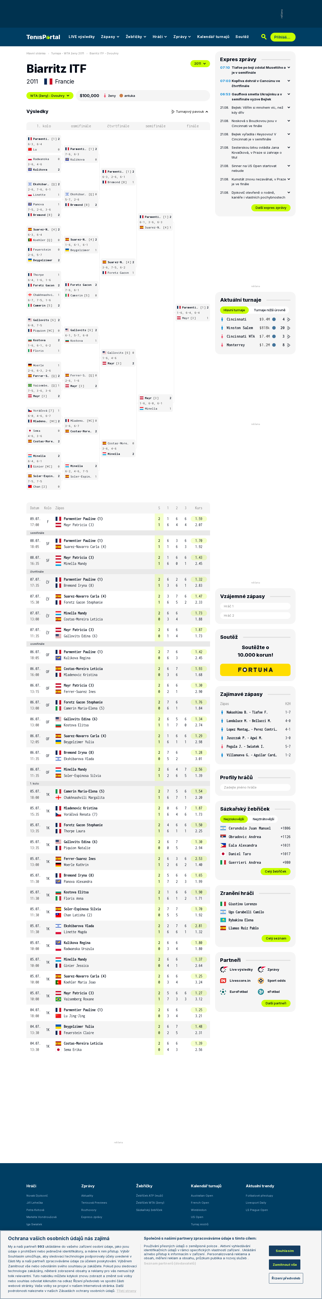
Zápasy (108, 36)
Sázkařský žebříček (149, 1210)
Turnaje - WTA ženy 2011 (67, 53)
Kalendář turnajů (213, 36)
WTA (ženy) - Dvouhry (47, 96)
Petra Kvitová (35, 1210)
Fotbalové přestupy (259, 1195)
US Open (197, 1217)
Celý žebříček (275, 871)
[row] (118, 522)
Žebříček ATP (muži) (149, 1195)
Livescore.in (240, 980)
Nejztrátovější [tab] (263, 819)
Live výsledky (241, 969)
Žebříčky (134, 36)
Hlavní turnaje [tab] (234, 310)
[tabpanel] (255, 332)
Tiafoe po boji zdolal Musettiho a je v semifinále (259, 69)
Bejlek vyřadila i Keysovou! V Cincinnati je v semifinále (254, 136)
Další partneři (276, 1003)
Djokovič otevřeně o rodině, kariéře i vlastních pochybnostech (258, 195)
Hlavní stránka (36, 53)
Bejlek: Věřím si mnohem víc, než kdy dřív (257, 109)
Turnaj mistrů (200, 1224)
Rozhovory (88, 1210)
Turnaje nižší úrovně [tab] (270, 310)
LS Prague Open (257, 1210)
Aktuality (87, 1195)
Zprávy (180, 36)
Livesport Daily (256, 1202)
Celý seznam (276, 938)
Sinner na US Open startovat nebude (254, 168)
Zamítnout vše (285, 1265)
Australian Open (202, 1195)
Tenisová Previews (94, 1202)
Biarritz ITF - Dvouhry (104, 53)
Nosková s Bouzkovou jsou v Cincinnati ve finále (254, 123)
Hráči (158, 36)
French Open (200, 1202)
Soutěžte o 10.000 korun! (255, 651)
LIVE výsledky (82, 36)
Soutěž (242, 36)
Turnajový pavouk (190, 111)
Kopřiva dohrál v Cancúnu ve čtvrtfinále (256, 83)
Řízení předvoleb (286, 1278)
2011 (197, 63)
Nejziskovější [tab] (234, 819)
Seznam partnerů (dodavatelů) (170, 1263)
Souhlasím (285, 1251)
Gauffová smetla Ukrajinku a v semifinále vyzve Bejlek (257, 96)
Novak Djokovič (37, 1195)
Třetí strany (126, 1290)
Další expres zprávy (271, 208)
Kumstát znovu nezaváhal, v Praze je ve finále (259, 181)
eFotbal (273, 992)
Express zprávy (91, 1217)
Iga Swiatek (34, 1224)
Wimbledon (199, 1210)
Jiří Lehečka (34, 1202)
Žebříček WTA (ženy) (150, 1202)
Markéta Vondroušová (41, 1217)
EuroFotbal (239, 992)
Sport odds (276, 980)
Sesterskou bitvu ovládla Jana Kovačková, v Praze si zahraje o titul (257, 152)
